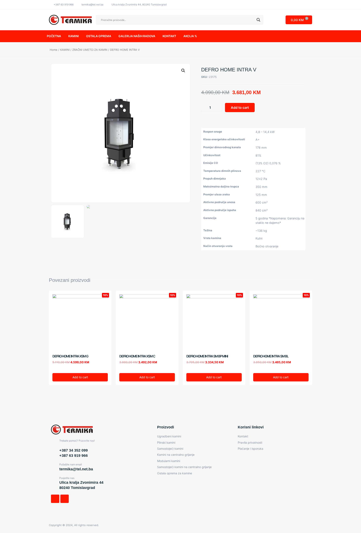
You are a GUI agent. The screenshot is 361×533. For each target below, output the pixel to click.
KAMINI (73, 36)
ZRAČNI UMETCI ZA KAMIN (89, 49)
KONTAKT (169, 36)
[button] (205, 120)
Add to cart (240, 107)
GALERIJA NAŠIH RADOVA (136, 36)
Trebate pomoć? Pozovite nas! (77, 440)
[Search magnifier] (258, 20)
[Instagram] (64, 499)
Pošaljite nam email (70, 464)
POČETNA (54, 36)
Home (53, 49)
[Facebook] (55, 499)
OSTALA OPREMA (98, 36)
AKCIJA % (190, 36)
